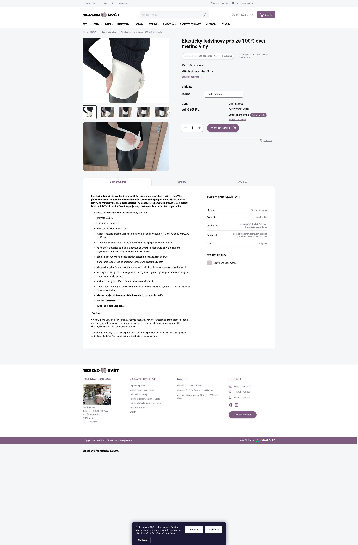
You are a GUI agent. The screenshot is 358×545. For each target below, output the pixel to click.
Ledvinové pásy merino (225, 263)
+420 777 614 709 (242, 397)
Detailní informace (190, 77)
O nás (104, 3)
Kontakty (123, 3)
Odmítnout (194, 529)
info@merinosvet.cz (243, 386)
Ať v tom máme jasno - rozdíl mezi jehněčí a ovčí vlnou (197, 396)
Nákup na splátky (137, 407)
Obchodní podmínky (138, 394)
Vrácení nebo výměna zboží (142, 390)
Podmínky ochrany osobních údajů (145, 399)
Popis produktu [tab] (117, 181)
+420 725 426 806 (242, 392)
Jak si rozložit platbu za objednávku (145, 403)
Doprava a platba (90, 3)
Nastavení (143, 540)
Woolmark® (261, 217)
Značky (133, 412)
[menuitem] (87, 24)
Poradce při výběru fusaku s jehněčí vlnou (195, 390)
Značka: (245, 57)
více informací (89, 407)
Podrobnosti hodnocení (223, 56)
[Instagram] (236, 404)
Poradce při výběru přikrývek (189, 385)
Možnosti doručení (237, 120)
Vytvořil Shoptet (247, 440)
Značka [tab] (242, 181)
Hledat (205, 15)
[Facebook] (231, 404)
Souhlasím (213, 529)
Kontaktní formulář (242, 415)
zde (173, 533)
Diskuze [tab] (182, 181)
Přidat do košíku (220, 128)
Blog (113, 3)
